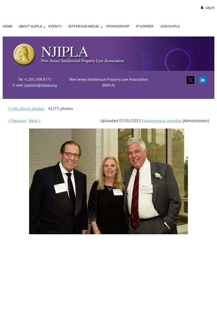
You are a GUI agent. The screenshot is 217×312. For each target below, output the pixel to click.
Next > (34, 120)
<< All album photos (26, 108)
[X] (190, 80)
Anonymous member (163, 120)
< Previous (17, 120)
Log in (210, 7)
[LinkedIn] (202, 80)
